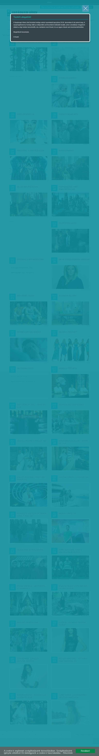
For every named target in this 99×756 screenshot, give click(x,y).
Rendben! (85, 751)
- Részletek (67, 753)
